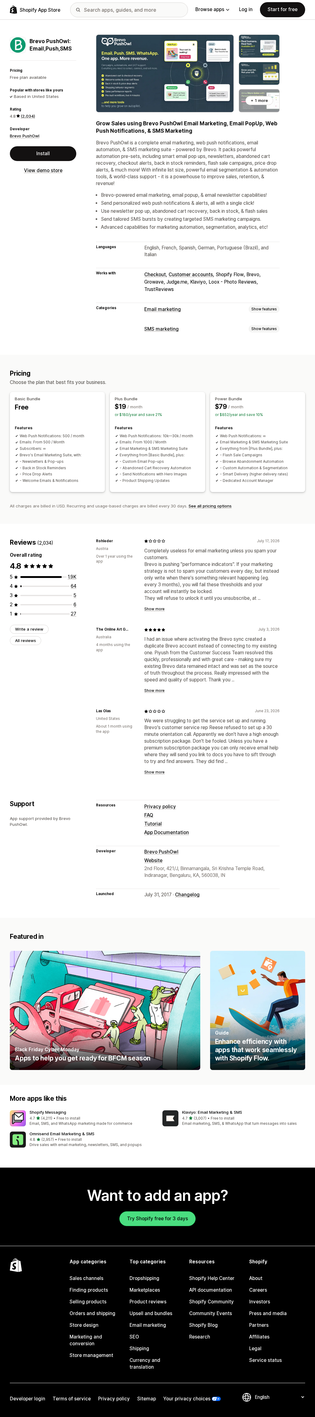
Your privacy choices (186, 1399)
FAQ (148, 815)
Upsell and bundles (151, 1313)
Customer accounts (191, 274)
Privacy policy (160, 806)
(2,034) (28, 116)
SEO (134, 1337)
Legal (255, 1348)
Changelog (187, 895)
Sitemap (146, 1399)
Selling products (88, 1302)
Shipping (139, 1348)
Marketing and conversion (86, 1340)
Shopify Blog (203, 1325)
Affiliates (259, 1337)
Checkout (155, 274)
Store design (84, 1325)
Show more (154, 609)
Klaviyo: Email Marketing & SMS (212, 1112)
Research (199, 1337)
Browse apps (209, 9)
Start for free (282, 9)
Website (153, 860)
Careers (258, 1290)
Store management (91, 1355)
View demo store (43, 170)
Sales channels (86, 1278)
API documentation (210, 1290)
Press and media (268, 1313)
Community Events (210, 1313)
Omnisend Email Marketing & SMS (62, 1133)
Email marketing (162, 309)
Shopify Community (211, 1302)
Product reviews (148, 1302)
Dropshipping (144, 1278)
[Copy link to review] (116, 541)
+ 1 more (259, 100)
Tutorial (153, 824)
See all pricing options (210, 505)
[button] (81, 1118)
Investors (259, 1302)
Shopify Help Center (211, 1278)
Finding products (89, 1290)
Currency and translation (145, 1363)
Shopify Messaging (48, 1112)
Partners (259, 1325)
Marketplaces (145, 1290)
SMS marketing (161, 329)
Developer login (27, 1399)
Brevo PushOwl (24, 135)
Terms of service (72, 1399)
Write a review (29, 629)
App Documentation (166, 832)
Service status (265, 1360)
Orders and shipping (92, 1313)
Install (43, 153)
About (255, 1278)
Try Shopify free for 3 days (157, 1218)
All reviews (25, 640)
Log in (246, 9)
